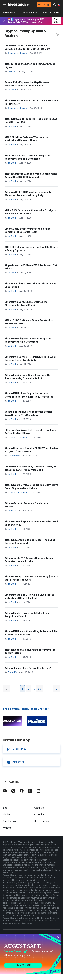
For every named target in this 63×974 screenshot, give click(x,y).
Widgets (7, 827)
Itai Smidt (12, 89)
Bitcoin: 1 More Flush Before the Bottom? (28, 668)
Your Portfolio (10, 821)
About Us (39, 807)
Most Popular (10, 12)
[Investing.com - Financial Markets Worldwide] (19, 4)
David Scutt (13, 71)
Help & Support (42, 821)
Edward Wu (13, 672)
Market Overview (50, 12)
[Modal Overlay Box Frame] (30, 954)
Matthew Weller (15, 456)
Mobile (6, 814)
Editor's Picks (29, 12)
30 (39, 688)
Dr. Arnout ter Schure (17, 53)
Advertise (39, 814)
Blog (5, 807)
